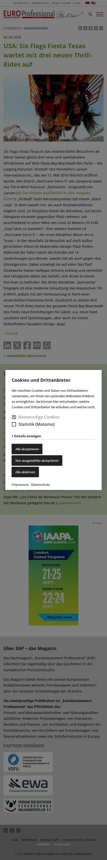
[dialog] (53, 430)
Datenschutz (40, 484)
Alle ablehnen (25, 472)
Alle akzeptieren (27, 449)
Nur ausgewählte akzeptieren (37, 460)
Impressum (20, 484)
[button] (14, 424)
